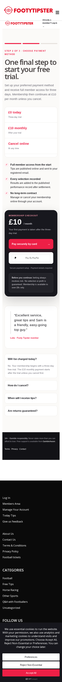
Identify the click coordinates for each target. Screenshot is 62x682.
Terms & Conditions (14, 545)
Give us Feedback (13, 521)
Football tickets (12, 557)
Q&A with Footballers (15, 602)
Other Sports (10, 596)
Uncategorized (11, 608)
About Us (8, 533)
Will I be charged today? (22, 359)
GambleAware (49, 441)
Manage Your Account (16, 509)
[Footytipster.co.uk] (31, 10)
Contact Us (9, 539)
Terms (7, 449)
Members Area (11, 503)
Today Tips (9, 515)
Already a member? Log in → (49, 23)
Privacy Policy (10, 551)
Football (7, 578)
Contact (22, 449)
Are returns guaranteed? (23, 410)
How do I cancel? (18, 385)
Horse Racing (10, 590)
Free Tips (8, 584)
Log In (6, 498)
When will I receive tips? (22, 398)
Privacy (14, 449)
